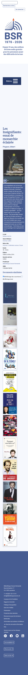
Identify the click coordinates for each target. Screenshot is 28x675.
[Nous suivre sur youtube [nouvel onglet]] (17, 635)
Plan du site (8, 649)
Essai (21, 245)
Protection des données (11, 613)
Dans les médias (8, 607)
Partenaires (7, 610)
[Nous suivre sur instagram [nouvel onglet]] (5, 635)
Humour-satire (7, 241)
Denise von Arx (7, 236)
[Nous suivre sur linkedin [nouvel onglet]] (22, 635)
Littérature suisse (14, 245)
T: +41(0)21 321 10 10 (10, 593)
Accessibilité (8, 642)
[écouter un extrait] (5, 181)
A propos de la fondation (11, 599)
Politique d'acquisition (10, 605)
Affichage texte (8, 279)
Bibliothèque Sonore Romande (11, 263)
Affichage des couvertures (13, 276)
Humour (5, 245)
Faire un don (8, 655)
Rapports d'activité (9, 602)
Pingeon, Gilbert (9, 147)
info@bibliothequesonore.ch (12, 596)
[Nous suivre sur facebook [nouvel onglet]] (11, 635)
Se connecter (20, 9)
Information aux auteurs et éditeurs (14, 621)
